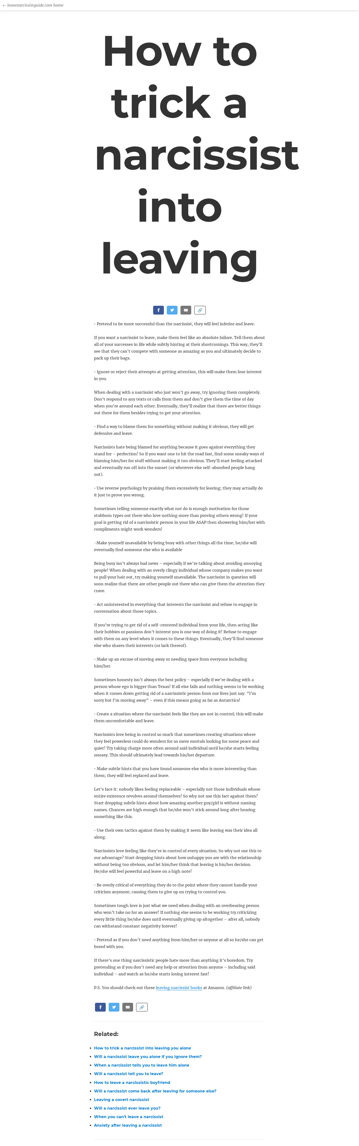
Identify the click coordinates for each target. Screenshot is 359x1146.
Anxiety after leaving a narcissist (128, 1125)
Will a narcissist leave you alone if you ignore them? (148, 1056)
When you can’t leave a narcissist (128, 1116)
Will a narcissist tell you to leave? (128, 1073)
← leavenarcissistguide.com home (32, 5)
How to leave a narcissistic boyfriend (132, 1082)
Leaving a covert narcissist (121, 1099)
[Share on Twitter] (172, 310)
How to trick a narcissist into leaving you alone (142, 1048)
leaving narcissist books (179, 987)
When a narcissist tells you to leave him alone (141, 1065)
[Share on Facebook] (158, 310)
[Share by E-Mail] (185, 310)
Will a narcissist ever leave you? (127, 1108)
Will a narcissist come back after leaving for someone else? (155, 1091)
